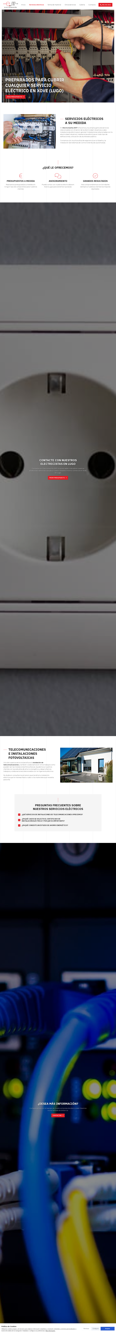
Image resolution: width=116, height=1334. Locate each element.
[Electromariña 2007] (10, 5)
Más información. (50, 1330)
